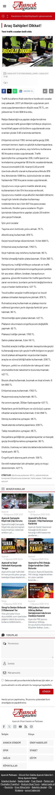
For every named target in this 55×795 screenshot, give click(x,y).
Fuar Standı (36, 781)
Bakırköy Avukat (39, 787)
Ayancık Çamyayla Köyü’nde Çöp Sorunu (12, 519)
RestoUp (9, 787)
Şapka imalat (23, 781)
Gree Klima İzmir (22, 787)
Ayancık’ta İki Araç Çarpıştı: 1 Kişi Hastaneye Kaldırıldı (40, 521)
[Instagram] (15, 726)
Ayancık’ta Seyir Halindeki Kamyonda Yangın (12, 565)
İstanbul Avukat (8, 781)
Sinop (4, 601)
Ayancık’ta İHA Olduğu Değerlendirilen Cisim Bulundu (39, 565)
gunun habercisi (32, 790)
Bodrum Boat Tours (30, 784)
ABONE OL (28, 91)
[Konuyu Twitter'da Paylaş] (9, 91)
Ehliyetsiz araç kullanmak (20, 478)
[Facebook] (4, 726)
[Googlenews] (31, 726)
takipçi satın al (48, 784)
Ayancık (5, 511)
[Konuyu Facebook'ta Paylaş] (4, 91)
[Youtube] (20, 726)
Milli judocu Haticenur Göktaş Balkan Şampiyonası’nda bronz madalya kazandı (39, 611)
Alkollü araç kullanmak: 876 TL (23, 475)
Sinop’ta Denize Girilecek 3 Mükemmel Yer (14, 609)
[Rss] (26, 726)
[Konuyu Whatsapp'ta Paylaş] (15, 91)
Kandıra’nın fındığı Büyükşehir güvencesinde (31, 16)
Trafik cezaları (36, 478)
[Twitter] (9, 726)
